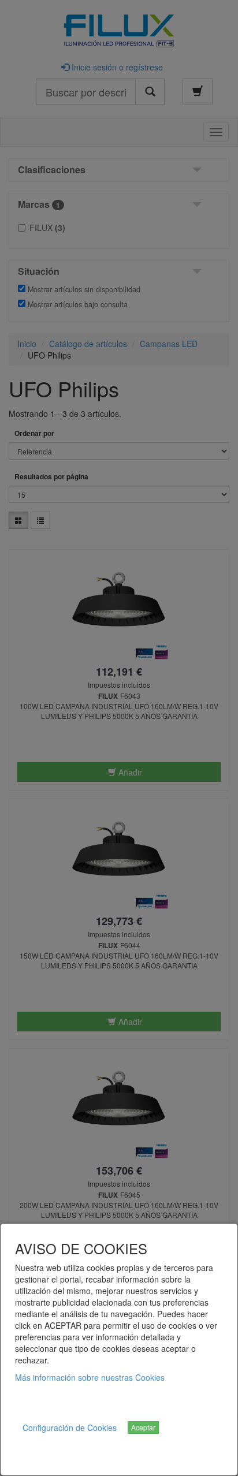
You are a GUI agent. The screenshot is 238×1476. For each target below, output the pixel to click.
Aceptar (143, 1427)
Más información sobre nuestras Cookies (90, 1377)
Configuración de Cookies (70, 1427)
